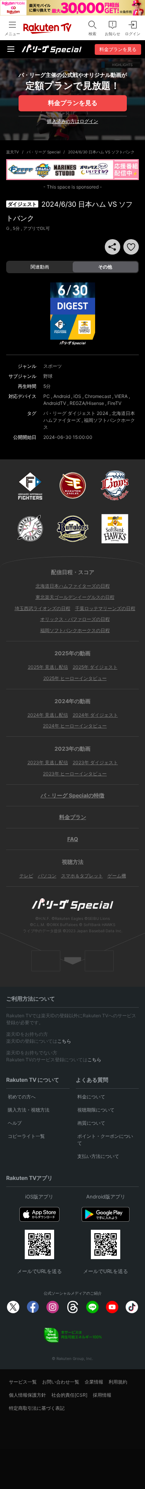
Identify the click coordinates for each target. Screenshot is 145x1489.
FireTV (114, 403)
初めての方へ (22, 1097)
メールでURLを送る (39, 1271)
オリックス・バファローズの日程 (75, 619)
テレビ (26, 876)
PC (46, 396)
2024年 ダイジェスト (95, 715)
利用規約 (118, 1382)
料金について (91, 1097)
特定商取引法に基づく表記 (37, 1408)
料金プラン (72, 817)
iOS (77, 396)
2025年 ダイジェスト (95, 667)
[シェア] (112, 247)
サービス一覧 (23, 1382)
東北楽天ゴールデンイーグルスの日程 (75, 597)
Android (61, 396)
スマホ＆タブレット (82, 876)
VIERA (121, 396)
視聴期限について (95, 1110)
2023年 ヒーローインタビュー (75, 774)
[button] (131, 247)
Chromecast (98, 396)
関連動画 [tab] (40, 267)
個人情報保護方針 (27, 1395)
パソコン (47, 876)
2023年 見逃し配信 (47, 762)
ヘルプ (15, 1123)
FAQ (72, 839)
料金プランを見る (72, 103)
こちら (64, 1041)
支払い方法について (98, 1156)
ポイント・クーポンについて (105, 1139)
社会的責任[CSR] (69, 1395)
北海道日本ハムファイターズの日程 (73, 586)
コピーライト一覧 (26, 1136)
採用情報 (102, 1395)
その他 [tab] (105, 267)
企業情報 (94, 1382)
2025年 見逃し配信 (48, 667)
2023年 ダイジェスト (95, 762)
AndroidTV (54, 403)
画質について (91, 1123)
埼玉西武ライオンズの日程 (42, 608)
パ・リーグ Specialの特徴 (72, 795)
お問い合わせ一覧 (60, 1382)
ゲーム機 (116, 876)
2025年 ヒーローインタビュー (75, 678)
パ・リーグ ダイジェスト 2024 (75, 413)
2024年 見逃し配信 (47, 715)
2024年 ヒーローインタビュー (75, 726)
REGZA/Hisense (87, 403)
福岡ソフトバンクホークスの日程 (75, 630)
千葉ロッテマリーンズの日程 (105, 608)
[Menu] (11, 49)
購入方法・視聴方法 (28, 1110)
